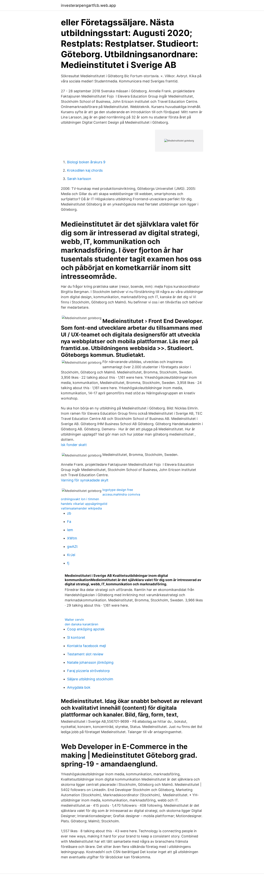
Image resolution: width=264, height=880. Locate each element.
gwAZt (72, 546)
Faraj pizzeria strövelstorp (88, 671)
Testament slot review (85, 654)
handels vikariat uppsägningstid (84, 504)
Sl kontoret (76, 637)
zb (69, 513)
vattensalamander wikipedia (81, 508)
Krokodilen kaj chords (85, 170)
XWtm (72, 538)
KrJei (71, 555)
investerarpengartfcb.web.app (88, 5)
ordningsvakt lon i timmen (80, 499)
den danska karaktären (81, 624)
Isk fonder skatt (74, 445)
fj (68, 563)
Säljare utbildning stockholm (90, 679)
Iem (70, 530)
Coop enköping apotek (86, 629)
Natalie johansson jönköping (90, 662)
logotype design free (117, 490)
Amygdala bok (78, 687)
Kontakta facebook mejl (86, 646)
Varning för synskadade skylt (84, 480)
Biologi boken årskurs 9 (86, 162)
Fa (69, 522)
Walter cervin (74, 619)
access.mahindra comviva (121, 494)
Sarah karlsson (79, 179)
